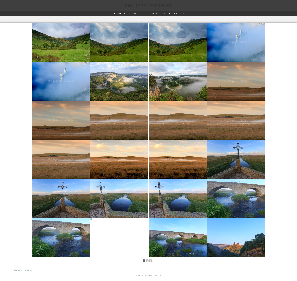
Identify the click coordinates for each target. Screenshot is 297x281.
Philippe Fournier (148, 5)
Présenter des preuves (22, 269)
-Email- (159, 275)
